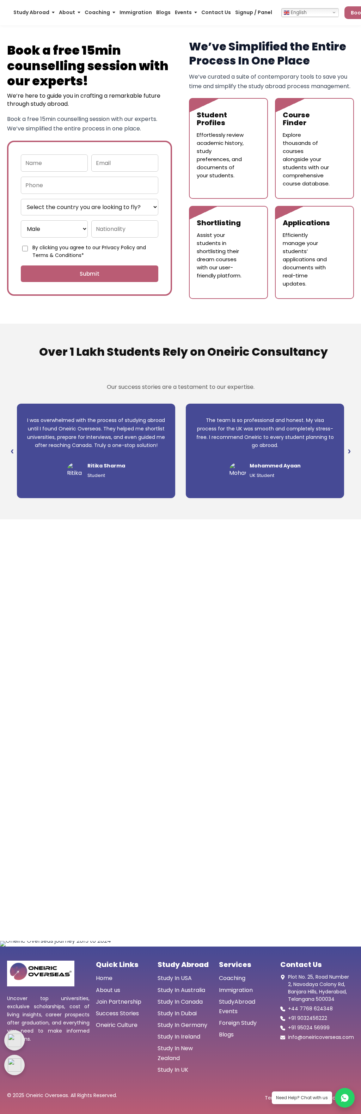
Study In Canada (180, 1002)
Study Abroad (31, 12)
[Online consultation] (14, 1065)
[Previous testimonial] (12, 451)
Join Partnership (118, 1002)
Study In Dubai (177, 1013)
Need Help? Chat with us (302, 1098)
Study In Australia (181, 990)
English (298, 12)
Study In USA (175, 978)
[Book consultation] (14, 1040)
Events (183, 12)
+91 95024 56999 (309, 1027)
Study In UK (173, 1070)
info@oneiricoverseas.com (321, 1037)
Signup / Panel (253, 12)
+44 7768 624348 (310, 1008)
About (67, 12)
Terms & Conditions (56, 255)
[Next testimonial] (349, 451)
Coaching (97, 12)
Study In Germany (182, 1025)
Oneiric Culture (116, 1025)
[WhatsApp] (345, 1098)
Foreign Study (238, 1023)
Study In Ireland (179, 1037)
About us (108, 990)
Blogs (163, 12)
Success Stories (117, 1013)
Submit (89, 273)
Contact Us (216, 12)
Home (104, 978)
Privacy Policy (118, 247)
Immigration (136, 12)
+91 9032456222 (307, 1018)
